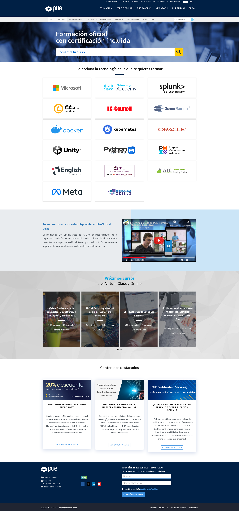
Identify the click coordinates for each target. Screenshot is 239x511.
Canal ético (193, 507)
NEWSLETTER (175, 2)
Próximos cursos (76, 19)
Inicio (52, 19)
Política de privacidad (159, 507)
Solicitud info (149, 19)
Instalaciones (133, 19)
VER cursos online (119, 445)
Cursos (61, 19)
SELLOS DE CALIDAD (160, 2)
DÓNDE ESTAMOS (112, 2)
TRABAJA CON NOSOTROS (141, 2)
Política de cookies (178, 507)
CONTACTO (125, 2)
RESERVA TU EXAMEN (172, 447)
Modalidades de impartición (99, 19)
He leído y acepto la (140, 489)
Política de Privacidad (149, 489)
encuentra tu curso (67, 444)
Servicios (119, 19)
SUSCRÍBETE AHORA (133, 494)
